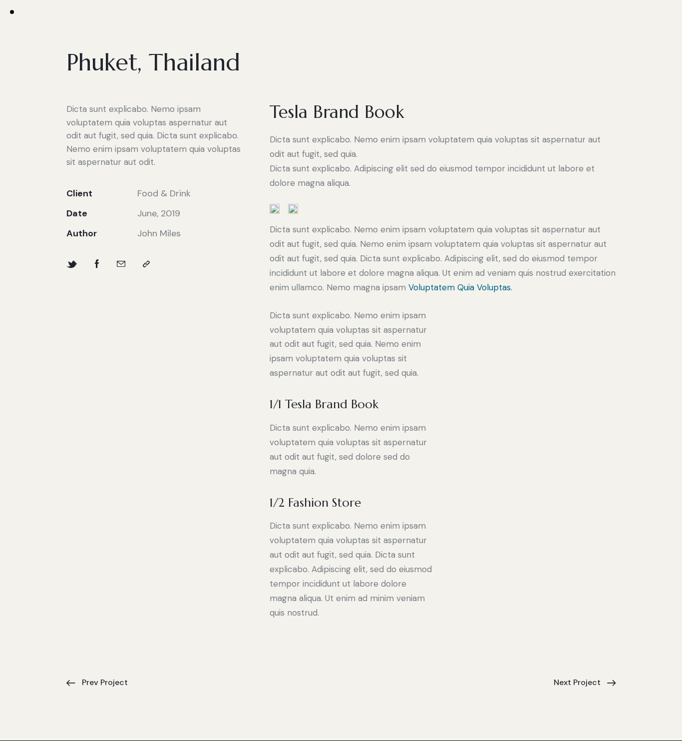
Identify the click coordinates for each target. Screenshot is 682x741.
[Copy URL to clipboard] (146, 264)
